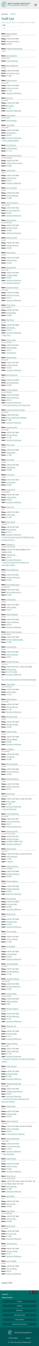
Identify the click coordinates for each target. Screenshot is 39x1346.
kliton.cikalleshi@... (12, 195)
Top (34, 1292)
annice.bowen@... (12, 148)
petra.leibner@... (11, 530)
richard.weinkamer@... (13, 1146)
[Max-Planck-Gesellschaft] (11, 1332)
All (4, 25)
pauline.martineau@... (13, 577)
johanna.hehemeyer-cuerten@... (16, 418)
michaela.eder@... (12, 275)
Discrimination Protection (19, 1324)
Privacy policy (13, 1338)
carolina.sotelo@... (12, 939)
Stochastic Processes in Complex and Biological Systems (18, 1060)
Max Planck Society (19, 1315)
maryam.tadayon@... (13, 1016)
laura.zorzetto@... (12, 1269)
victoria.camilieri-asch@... (14, 163)
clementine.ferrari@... (13, 295)
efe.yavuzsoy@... (11, 1234)
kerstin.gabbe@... (12, 348)
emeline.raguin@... (12, 707)
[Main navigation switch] (35, 5)
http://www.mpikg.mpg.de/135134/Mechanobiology (18, 680)
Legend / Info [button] (6, 1283)
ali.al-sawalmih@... (12, 61)
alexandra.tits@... (12, 1034)
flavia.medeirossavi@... (14, 592)
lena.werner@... (11, 1204)
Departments (7, 1298)
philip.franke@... (11, 313)
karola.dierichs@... (12, 228)
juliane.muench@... (12, 654)
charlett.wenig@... (12, 1166)
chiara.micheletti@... (13, 622)
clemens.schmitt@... (13, 839)
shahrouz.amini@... (12, 88)
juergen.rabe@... (11, 692)
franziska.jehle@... (12, 435)
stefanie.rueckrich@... (13, 787)
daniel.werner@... (12, 1186)
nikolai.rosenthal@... (13, 772)
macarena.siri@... (12, 922)
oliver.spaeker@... (12, 954)
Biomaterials (12, 353)
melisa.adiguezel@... (13, 41)
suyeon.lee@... (11, 515)
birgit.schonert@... (12, 856)
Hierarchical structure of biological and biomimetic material (15, 564)
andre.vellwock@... (12, 1074)
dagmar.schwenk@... (13, 874)
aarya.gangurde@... (12, 383)
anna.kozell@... (11, 482)
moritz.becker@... (12, 121)
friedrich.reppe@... (12, 739)
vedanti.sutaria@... (12, 1001)
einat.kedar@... (11, 467)
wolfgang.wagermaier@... (14, 1091)
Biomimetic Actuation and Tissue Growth (16, 405)
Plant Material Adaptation (11, 283)
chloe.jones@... (11, 452)
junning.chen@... (11, 178)
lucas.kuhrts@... (11, 497)
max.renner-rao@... (12, 724)
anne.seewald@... (12, 904)
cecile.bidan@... (11, 133)
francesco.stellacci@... (13, 986)
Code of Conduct (19, 1319)
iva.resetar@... (11, 757)
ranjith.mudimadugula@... (14, 640)
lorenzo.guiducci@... (13, 398)
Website (10, 862)
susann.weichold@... (13, 1129)
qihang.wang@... (11, 1114)
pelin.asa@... (10, 106)
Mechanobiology (8, 1154)
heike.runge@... (11, 801)
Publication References (13, 93)
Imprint (28, 1338)
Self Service (19, 1310)
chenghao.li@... (11, 555)
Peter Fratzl (7, 335)
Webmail (19, 1306)
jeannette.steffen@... (13, 972)
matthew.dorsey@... (12, 245)
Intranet (19, 1301)
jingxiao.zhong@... (12, 1251)
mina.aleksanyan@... (13, 73)
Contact (5, 1294)
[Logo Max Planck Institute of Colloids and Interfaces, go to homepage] (15, 4)
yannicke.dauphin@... (13, 210)
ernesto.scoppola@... (13, 889)
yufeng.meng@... (11, 607)
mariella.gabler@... (12, 365)
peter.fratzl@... (11, 328)
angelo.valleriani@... (13, 1051)
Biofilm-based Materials (11, 141)
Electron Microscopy (10, 809)
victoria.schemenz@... (13, 821)
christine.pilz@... (11, 669)
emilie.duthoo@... (12, 260)
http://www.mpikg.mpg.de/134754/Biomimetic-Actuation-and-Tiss (17, 538)
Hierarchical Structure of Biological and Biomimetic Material (15, 1100)
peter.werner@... (11, 1219)
